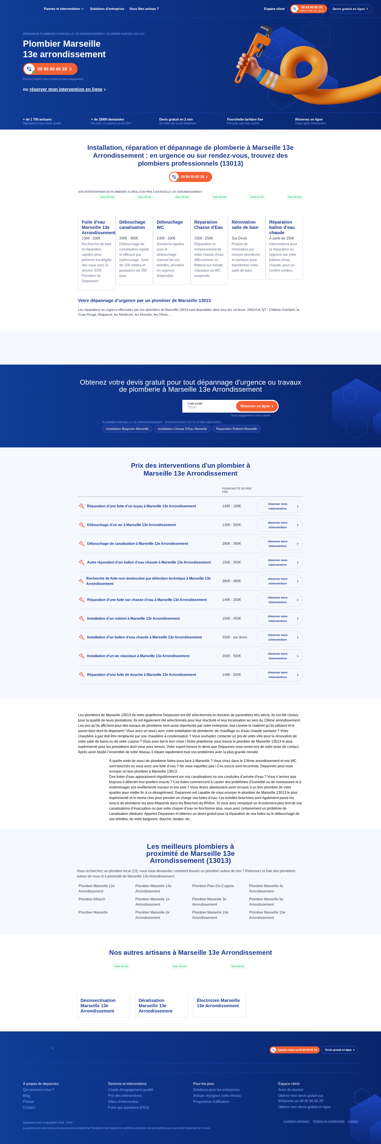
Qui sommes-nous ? (38, 1090)
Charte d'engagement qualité (130, 1090)
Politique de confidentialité (329, 1121)
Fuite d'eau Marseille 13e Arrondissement (97, 227)
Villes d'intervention (123, 1101)
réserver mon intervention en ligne (66, 89)
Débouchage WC (170, 225)
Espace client (274, 9)
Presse (28, 1101)
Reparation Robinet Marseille (236, 428)
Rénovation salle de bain (245, 225)
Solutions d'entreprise (107, 9)
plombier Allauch (91, 899)
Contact (29, 1107)
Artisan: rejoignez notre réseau (217, 1096)
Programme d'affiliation (211, 1101)
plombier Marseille (93, 912)
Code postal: (195, 403)
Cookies (353, 1121)
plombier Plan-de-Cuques (213, 886)
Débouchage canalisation (132, 225)
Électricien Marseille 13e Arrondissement (218, 1003)
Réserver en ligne (255, 406)
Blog (26, 1096)
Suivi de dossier (290, 1090)
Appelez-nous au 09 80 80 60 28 (297, 1049)
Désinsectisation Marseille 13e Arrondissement (98, 1005)
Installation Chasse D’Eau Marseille (182, 428)
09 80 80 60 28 (52, 69)
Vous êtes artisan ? (144, 9)
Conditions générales (296, 1121)
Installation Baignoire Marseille (127, 428)
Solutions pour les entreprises (216, 1090)
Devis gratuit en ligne (349, 9)
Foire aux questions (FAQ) (128, 1107)
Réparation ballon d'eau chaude (282, 227)
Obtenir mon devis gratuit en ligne (304, 1107)
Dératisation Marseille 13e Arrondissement (155, 1005)
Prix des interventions (125, 1096)
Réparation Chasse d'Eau (208, 225)
